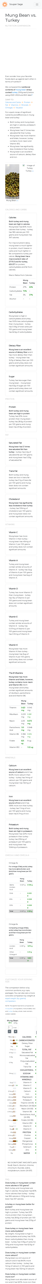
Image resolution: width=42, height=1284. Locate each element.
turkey (15, 92)
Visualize (19, 108)
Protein (27, 102)
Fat (6, 105)
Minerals (24, 105)
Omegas (9, 108)
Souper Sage (16, 4)
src (17, 200)
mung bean (21, 90)
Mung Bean (11, 200)
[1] (32, 94)
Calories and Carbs (13, 102)
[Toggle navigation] (37, 4)
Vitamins (14, 105)
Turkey (29, 171)
